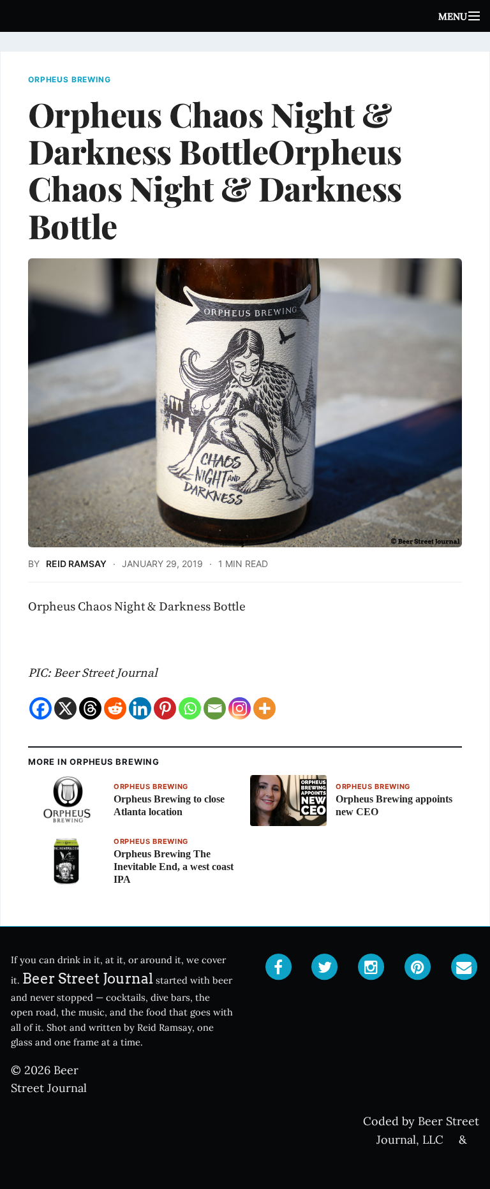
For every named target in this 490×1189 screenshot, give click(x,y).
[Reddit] (115, 708)
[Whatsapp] (190, 708)
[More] (264, 708)
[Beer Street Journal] (245, 16)
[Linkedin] (140, 708)
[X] (65, 708)
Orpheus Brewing (69, 80)
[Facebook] (40, 708)
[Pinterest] (165, 708)
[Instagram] (239, 708)
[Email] (215, 708)
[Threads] (90, 708)
